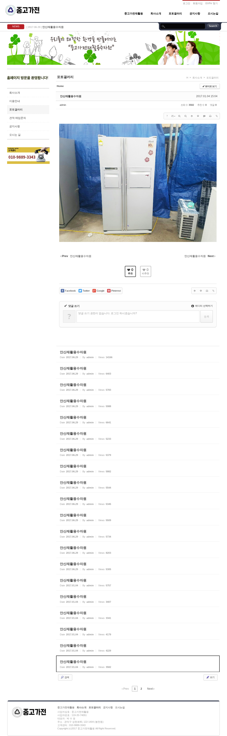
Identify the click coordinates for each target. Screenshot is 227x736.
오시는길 (213, 13)
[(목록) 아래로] (198, 116)
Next (150, 688)
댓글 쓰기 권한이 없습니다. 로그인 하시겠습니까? (107, 313)
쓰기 (211, 677)
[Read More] (138, 354)
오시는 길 (15, 134)
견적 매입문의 (17, 118)
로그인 (186, 3)
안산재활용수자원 (53, 27)
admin (63, 105)
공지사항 (195, 13)
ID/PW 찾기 (211, 3)
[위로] (192, 116)
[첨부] (216, 116)
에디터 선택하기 (203, 305)
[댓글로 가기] (204, 116)
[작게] (185, 116)
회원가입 (198, 3)
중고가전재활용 (133, 13)
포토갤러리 (175, 13)
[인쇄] (210, 116)
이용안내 (14, 101)
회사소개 (156, 13)
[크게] (179, 116)
